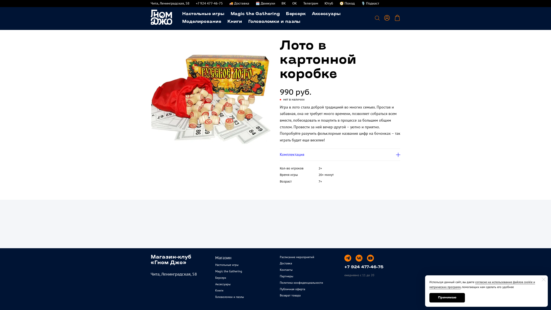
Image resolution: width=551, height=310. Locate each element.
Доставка (286, 263)
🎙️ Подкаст (370, 3)
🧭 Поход (347, 3)
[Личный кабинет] (387, 18)
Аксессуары (326, 14)
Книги (234, 22)
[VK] (359, 258)
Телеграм (310, 3)
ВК (284, 3)
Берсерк (296, 14)
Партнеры (286, 276)
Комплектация (292, 154)
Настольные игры (203, 14)
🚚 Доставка (239, 3)
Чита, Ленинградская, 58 (170, 3)
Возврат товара (290, 295)
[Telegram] (347, 258)
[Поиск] (377, 17)
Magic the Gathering (255, 14)
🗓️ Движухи (265, 3)
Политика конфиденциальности (301, 283)
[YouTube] (370, 258)
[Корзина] (397, 18)
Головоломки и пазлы (274, 22)
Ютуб (329, 3)
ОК (294, 3)
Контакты (286, 270)
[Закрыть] (544, 279)
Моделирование (201, 22)
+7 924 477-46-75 (209, 3)
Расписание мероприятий (297, 257)
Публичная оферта (292, 289)
